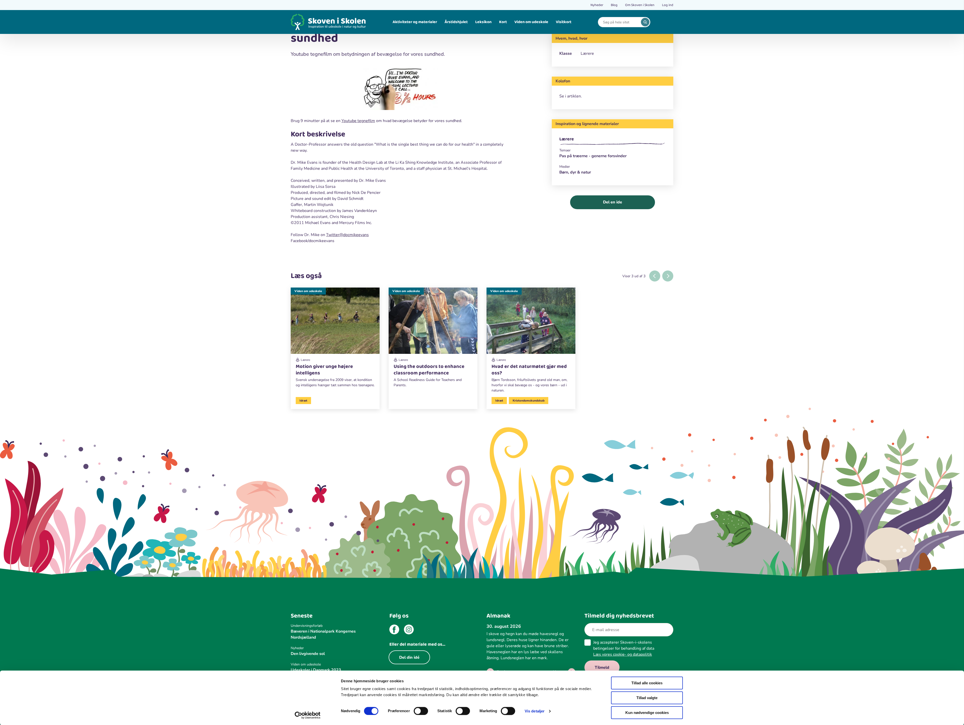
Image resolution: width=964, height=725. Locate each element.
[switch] (421, 711)
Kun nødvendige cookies (647, 712)
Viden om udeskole (531, 22)
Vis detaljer (535, 711)
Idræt (303, 401)
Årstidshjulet (456, 22)
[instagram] (409, 630)
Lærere (566, 139)
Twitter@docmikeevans (347, 235)
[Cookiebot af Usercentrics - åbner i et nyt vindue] (308, 715)
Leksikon (483, 22)
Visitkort (563, 22)
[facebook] (394, 630)
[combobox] (620, 22)
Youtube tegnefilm (358, 121)
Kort (503, 22)
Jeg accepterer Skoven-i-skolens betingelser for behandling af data (623, 648)
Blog (614, 5)
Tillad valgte (646, 698)
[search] (645, 22)
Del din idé (409, 657)
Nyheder (596, 5)
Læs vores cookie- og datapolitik (622, 654)
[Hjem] (328, 22)
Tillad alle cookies (646, 683)
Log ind (667, 5)
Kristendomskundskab (529, 401)
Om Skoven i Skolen (639, 5)
